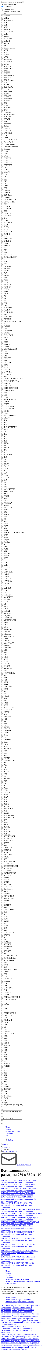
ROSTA (6, 834)
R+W (5, 797)
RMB (5, 825)
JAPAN (6, 475)
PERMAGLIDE (9, 760)
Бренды (8, 1129)
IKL (5, 434)
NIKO (5, 694)
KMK (5, 537)
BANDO (6, 73)
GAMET (6, 333)
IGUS (5, 429)
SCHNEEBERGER (10, 866)
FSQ (5, 324)
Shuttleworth (8, 889)
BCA (5, 82)
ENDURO (7, 239)
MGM (5, 627)
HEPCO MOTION (10, 388)
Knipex (6, 540)
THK (5, 986)
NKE (5, 701)
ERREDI (6, 245)
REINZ (6, 804)
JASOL (6, 478)
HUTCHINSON (9, 416)
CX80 (5, 186)
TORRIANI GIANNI (11, 997)
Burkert (6, 126)
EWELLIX (7, 255)
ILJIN (5, 441)
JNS (5, 487)
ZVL (5, 1094)
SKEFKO (7, 905)
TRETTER (7, 1015)
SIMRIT (6, 900)
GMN (5, 356)
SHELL (6, 882)
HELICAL (7, 383)
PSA (5, 781)
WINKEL (7, 1064)
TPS (5, 1008)
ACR (5, 25)
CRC (5, 174)
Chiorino (6, 149)
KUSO (6, 556)
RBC (5, 799)
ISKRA (6, 464)
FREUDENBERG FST (12, 321)
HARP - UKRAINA (11, 381)
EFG (5, 218)
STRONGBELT (9, 958)
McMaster (7, 613)
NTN (5, 719)
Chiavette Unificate (10, 147)
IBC (5, 422)
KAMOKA (7, 503)
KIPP (5, 526)
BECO (6, 85)
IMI (4, 445)
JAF (5, 473)
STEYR (6, 949)
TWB (5, 1022)
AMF (5, 46)
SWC (5, 965)
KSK (5, 547)
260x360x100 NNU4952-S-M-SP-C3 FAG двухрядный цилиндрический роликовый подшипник (17, 1205)
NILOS (6, 696)
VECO (6, 1043)
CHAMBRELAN (10, 140)
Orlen (5, 735)
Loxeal (6, 583)
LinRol (6, 574)
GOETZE (7, 358)
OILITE (6, 728)
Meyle (5, 622)
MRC (5, 655)
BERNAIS (7, 98)
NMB (5, 703)
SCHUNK (7, 871)
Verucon (6, 1045)
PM (4, 767)
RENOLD (7, 806)
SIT (4, 903)
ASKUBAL (7, 59)
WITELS (6, 1066)
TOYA (6, 1004)
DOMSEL (7, 209)
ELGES (6, 229)
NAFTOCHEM (9, 673)
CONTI (6, 160)
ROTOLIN (7, 838)
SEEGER (7, 875)
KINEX (6, 524)
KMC (5, 535)
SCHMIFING (8, 864)
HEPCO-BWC (9, 390)
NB (4, 675)
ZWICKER (7, 1096)
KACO (6, 498)
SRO (5, 940)
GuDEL (6, 367)
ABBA (6, 18)
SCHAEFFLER (9, 861)
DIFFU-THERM (9, 202)
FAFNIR (6, 271)
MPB (5, 650)
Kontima (6, 542)
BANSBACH (8, 75)
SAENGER (7, 848)
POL (5, 774)
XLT (5, 1073)
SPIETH (6, 935)
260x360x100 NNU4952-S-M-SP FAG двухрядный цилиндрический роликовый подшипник (20, 1210)
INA (5, 450)
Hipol (5, 397)
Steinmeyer (7, 946)
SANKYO (7, 855)
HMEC (6, 404)
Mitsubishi (7, 634)
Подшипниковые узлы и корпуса (18, 1300)
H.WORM (7, 372)
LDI (5, 563)
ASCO (6, 57)
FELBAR (7, 285)
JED (5, 480)
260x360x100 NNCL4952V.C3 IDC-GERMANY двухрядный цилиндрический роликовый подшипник (19, 1240)
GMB (5, 353)
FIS (4, 296)
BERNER (7, 101)
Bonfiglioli (7, 112)
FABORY (7, 266)
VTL (5, 1050)
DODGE (6, 206)
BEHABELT (8, 92)
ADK (5, 27)
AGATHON (8, 32)
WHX (5, 1059)
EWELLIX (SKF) (10, 257)
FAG (5, 273)
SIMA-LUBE (8, 898)
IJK (4, 432)
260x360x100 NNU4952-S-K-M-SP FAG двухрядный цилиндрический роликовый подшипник (21, 1214)
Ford (5, 314)
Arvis (5, 52)
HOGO (6, 411)
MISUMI (6, 632)
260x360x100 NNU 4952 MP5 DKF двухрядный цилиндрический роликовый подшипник (19, 1219)
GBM (5, 342)
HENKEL (7, 386)
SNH (5, 928)
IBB (5, 420)
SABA (6, 845)
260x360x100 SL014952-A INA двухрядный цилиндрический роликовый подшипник (18, 1194)
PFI (4, 763)
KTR (5, 551)
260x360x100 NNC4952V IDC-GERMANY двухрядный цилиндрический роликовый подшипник (17, 1265)
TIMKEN (7, 992)
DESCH (6, 193)
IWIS (5, 471)
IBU (5, 425)
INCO (5, 452)
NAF (5, 671)
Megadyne (7, 615)
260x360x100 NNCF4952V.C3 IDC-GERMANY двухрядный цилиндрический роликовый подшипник (19, 1253)
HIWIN (6, 402)
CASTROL (7, 133)
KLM (5, 530)
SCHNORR (8, 868)
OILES (6, 726)
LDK (5, 565)
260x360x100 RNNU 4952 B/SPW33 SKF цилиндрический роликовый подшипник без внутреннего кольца (18, 1199)
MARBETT (8, 597)
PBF (5, 753)
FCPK (5, 280)
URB (5, 1036)
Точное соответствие (11, 11)
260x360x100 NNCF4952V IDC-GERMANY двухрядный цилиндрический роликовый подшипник (18, 1259)
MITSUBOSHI (9, 636)
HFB (5, 393)
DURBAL (7, 216)
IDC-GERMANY (10, 427)
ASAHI (6, 55)
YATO (5, 1077)
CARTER (7, 131)
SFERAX (7, 877)
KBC (5, 510)
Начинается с (8, 9)
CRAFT (6, 172)
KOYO (6, 544)
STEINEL (7, 944)
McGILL (6, 611)
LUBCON (7, 588)
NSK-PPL (7, 717)
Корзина (7, 1147)
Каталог (9, 1127)
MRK (5, 657)
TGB (5, 983)
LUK (5, 590)
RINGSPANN (8, 818)
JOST (5, 494)
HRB (5, 413)
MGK (5, 625)
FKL (5, 303)
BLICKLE (7, 108)
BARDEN (7, 78)
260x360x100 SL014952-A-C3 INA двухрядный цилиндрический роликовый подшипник (19, 1190)
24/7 (7, 1135)
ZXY (5, 1100)
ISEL (5, 462)
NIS (5, 698)
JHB (5, 482)
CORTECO (7, 165)
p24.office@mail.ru (24, 1165)
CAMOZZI (7, 128)
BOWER (6, 119)
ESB (5, 248)
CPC (5, 167)
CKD (5, 151)
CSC (5, 177)
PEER (5, 756)
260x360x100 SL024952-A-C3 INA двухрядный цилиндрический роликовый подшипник (19, 1181)
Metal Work (7, 618)
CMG (5, 156)
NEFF (5, 684)
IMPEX (6, 448)
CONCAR (7, 158)
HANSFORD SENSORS (13, 379)
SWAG (6, 963)
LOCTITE (7, 579)
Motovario (7, 648)
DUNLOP (7, 213)
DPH (5, 211)
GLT (5, 351)
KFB (5, 517)
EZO (5, 259)
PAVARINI (7, 749)
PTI (4, 786)
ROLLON (7, 829)
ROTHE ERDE (9, 836)
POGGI (6, 772)
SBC (5, 859)
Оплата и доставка (13, 1131)
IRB (5, 457)
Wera (5, 1057)
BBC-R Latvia (8, 80)
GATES (6, 337)
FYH (5, 328)
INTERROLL (8, 455)
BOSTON (7, 117)
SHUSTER (7, 887)
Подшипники (11, 1297)
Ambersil (6, 41)
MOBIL (6, 638)
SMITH (6, 921)
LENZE (6, 567)
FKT (5, 305)
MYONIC (7, 664)
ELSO (5, 236)
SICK (5, 891)
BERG (6, 94)
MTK (5, 659)
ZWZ (5, 1098)
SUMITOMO (8, 960)
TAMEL (6, 972)
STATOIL (7, 942)
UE (4, 1027)
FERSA (6, 289)
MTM (5, 661)
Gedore (6, 347)
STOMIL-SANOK (10, 956)
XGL (5, 1071)
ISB (5, 459)
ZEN (5, 1082)
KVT (5, 558)
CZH (5, 188)
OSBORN (7, 740)
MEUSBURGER (10, 620)
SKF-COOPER (9, 910)
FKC (5, 301)
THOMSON (8, 988)
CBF (5, 135)
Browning (7, 124)
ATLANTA (7, 62)
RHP (5, 811)
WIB (5, 1061)
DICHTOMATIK (10, 200)
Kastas (5, 505)
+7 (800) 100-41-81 (10, 1151)
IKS (5, 439)
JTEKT (6, 496)
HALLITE (7, 376)
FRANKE (7, 319)
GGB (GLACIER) (10, 349)
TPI (4, 1006)
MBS (5, 606)
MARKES (7, 599)
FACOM (6, 268)
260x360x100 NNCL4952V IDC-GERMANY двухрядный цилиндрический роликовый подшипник (18, 1246)
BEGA (6, 89)
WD (5, 1054)
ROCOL (6, 827)
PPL (5, 776)
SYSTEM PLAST (10, 969)
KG (4, 519)
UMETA (6, 1031)
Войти (10, 1140)
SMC (5, 919)
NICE (5, 691)
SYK (5, 967)
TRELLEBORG (9, 1013)
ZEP (5, 1084)
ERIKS (6, 243)
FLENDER (7, 308)
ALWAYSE (7, 39)
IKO (5, 436)
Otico (5, 742)
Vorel (5, 1048)
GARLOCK (8, 335)
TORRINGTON (9, 999)
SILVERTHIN (8, 896)
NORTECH (7, 710)
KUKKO (7, 553)
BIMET (6, 105)
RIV (5, 820)
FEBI (5, 282)
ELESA (6, 227)
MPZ (5, 652)
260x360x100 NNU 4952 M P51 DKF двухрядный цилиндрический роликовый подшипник (20, 1223)
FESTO (6, 291)
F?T (5, 264)
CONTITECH (8, 163)
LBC (5, 560)
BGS (5, 103)
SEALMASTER (9, 873)
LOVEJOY (7, 581)
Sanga (5, 852)
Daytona (6, 190)
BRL (5, 121)
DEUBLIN (7, 195)
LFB (5, 570)
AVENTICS (8, 69)
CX (4, 183)
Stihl (5, 953)
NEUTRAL (7, 687)
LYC (5, 593)
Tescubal (6, 981)
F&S (5, 262)
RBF (5, 802)
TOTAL (6, 1002)
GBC (5, 340)
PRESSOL (7, 779)
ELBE (5, 225)
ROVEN (6, 843)
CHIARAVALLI (9, 144)
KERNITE (7, 514)
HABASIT (7, 374)
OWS (5, 744)
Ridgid (6, 813)
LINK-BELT (8, 572)
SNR (5, 930)
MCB (5, 609)
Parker (5, 746)
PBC (5, 751)
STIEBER (7, 951)
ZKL (5, 1091)
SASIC (6, 857)
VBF (5, 1041)
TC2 (5, 976)
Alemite (6, 36)
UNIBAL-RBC (9, 1034)
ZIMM (6, 1087)
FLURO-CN (8, 312)
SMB (5, 917)
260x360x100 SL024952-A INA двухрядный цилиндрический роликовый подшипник (18, 1185)
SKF (5, 907)
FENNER (7, 287)
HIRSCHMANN (9, 399)
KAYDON (7, 507)
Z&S (5, 1080)
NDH (5, 682)
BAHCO (6, 71)
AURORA (7, 66)
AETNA (6, 29)
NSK (5, 714)
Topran (6, 995)
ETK (5, 250)
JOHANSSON (9, 489)
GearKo (6, 344)
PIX (5, 765)
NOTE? (6, 712)
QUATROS (7, 792)
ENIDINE (7, 241)
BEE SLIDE (8, 87)
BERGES (7, 96)
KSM (5, 549)
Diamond (6, 197)
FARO (6, 275)
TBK (5, 974)
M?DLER (7, 595)
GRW (5, 365)
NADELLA (8, 668)
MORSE (6, 645)
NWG (5, 724)
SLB (5, 912)
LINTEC (6, 576)
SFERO (6, 880)
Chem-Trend (8, 142)
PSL (5, 783)
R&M (5, 795)
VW (5, 1052)
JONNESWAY (9, 491)
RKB (5, 822)
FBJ (5, 278)
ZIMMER (7, 1089)
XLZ (5, 1075)
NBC (5, 678)
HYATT (6, 418)
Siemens (6, 894)
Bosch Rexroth (9, 114)
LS (4, 586)
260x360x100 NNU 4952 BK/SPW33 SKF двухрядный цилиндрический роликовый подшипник (17, 1228)
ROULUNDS (8, 841)
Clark (5, 154)
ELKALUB (7, 232)
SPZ (5, 937)
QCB (5, 790)
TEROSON (7, 979)
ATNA (6, 64)
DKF (5, 204)
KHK (5, 521)
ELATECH (7, 223)
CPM (5, 170)
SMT (5, 923)
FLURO (6, 310)
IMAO (6, 443)
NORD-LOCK (9, 707)
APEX (5, 50)
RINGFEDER (8, 815)
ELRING (7, 234)
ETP (5, 252)
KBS (5, 512)
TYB (5, 1025)
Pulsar (5, 788)
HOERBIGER (8, 406)
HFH (5, 395)
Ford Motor (7, 317)
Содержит (7, 7)
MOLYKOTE (8, 643)
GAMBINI (7, 331)
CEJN (5, 137)
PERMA (6, 758)
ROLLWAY (8, 832)
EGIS (5, 220)
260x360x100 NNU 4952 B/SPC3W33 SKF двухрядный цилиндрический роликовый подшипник (17, 1234)
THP (5, 990)
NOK (5, 705)
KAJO (5, 501)
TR (4, 1011)
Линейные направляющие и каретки (20, 1302)
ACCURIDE (8, 20)
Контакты (9, 1133)
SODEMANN (8, 933)
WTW (5, 1068)
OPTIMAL (7, 733)
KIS (5, 528)
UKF (5, 1029)
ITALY (6, 466)
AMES (6, 43)
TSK (5, 1018)
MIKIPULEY (8, 629)
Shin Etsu (7, 884)
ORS (5, 737)
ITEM (5, 468)
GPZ (5, 360)
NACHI (6, 666)
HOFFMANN (8, 409)
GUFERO (7, 370)
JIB (4, 484)
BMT (5, 110)
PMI (5, 769)
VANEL (6, 1038)
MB (5, 604)
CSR (5, 179)
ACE (5, 23)
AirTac (6, 34)
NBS (5, 680)
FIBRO (6, 294)
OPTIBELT (7, 730)
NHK (5, 689)
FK (4, 298)
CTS (5, 181)
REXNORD (8, 809)
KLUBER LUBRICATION (13, 533)
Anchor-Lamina (9, 48)
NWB (5, 721)
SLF (5, 914)
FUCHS (6, 326)
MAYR (6, 602)
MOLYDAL (8, 641)
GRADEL (7, 363)
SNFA (5, 926)
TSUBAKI (7, 1020)
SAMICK (7, 850)
